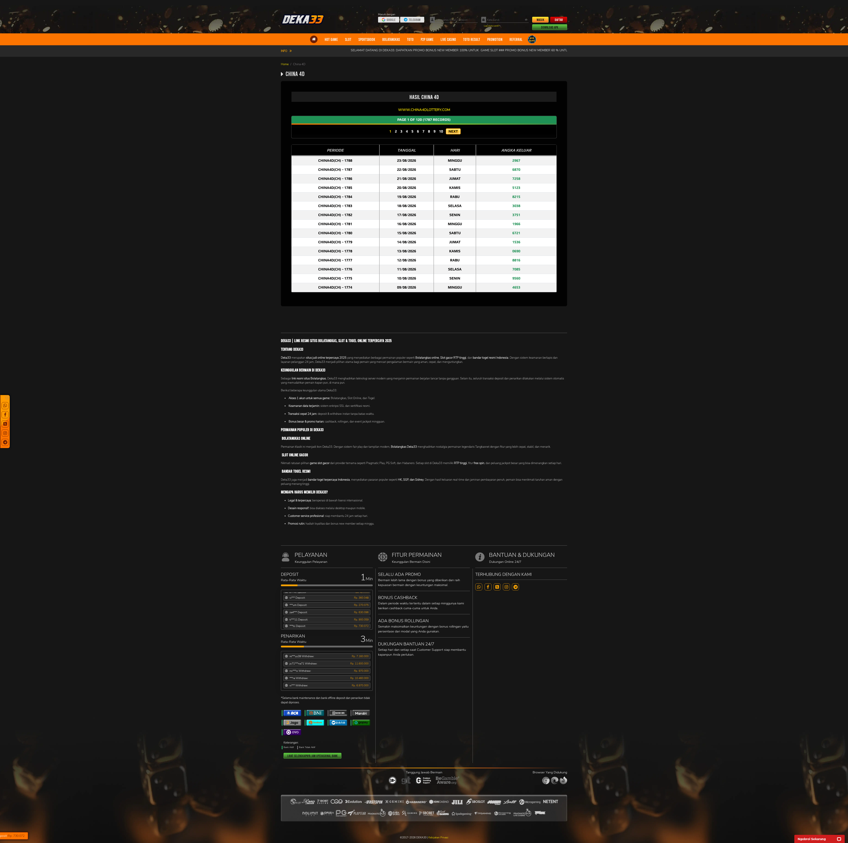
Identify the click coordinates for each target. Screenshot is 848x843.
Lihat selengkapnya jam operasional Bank (312, 756)
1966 (516, 224)
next (453, 131)
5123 (516, 188)
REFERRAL (515, 39)
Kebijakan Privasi (438, 837)
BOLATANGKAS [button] (391, 39)
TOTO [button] (410, 39)
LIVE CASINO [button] (448, 39)
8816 (516, 260)
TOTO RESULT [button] (471, 39)
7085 (516, 269)
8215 (516, 197)
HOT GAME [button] (331, 39)
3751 (516, 215)
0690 (516, 251)
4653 (516, 287)
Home (285, 64)
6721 (516, 233)
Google (391, 20)
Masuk (540, 20)
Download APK (549, 27)
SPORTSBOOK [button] (366, 39)
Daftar (559, 20)
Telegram (414, 20)
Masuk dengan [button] (387, 14)
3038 (516, 206)
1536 (516, 242)
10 (441, 131)
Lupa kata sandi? (491, 25)
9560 (516, 278)
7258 (516, 179)
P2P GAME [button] (427, 39)
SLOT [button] (348, 39)
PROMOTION (494, 39)
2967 (516, 160)
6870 (516, 169)
